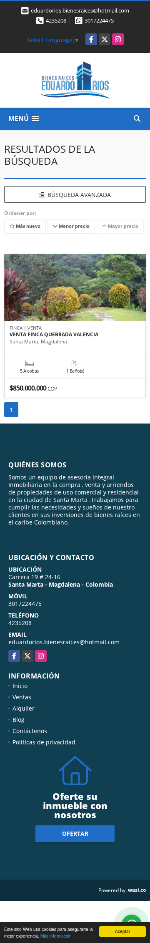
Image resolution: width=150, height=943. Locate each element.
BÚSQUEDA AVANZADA (77, 195)
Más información (56, 936)
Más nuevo (27, 226)
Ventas (21, 697)
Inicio (20, 686)
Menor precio (74, 226)
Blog (18, 720)
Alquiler (23, 708)
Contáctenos (29, 731)
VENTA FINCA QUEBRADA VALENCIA (54, 334)
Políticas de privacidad (43, 742)
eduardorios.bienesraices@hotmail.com (64, 642)
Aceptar (122, 931)
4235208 (56, 20)
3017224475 (99, 20)
